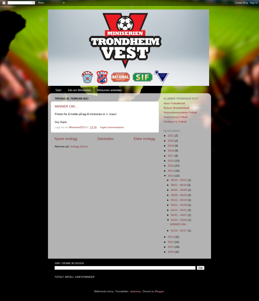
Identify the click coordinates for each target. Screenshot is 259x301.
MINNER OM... (66, 106)
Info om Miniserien (79, 90)
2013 (171, 175)
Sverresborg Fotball (175, 117)
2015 (171, 165)
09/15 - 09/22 (179, 180)
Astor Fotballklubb (174, 103)
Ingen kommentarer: (112, 127)
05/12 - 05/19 (179, 200)
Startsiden (105, 139)
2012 (171, 236)
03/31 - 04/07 (179, 215)
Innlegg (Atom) (79, 146)
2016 (171, 160)
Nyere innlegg (66, 139)
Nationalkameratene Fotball (180, 112)
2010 (171, 247)
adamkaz (135, 291)
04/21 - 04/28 (179, 205)
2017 (171, 155)
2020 (171, 140)
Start (58, 90)
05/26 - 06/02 (179, 195)
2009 (171, 251)
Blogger (159, 291)
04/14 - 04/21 (179, 210)
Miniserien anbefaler (109, 90)
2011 (171, 242)
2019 (171, 145)
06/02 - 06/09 (179, 190)
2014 (171, 170)
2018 (171, 150)
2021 (171, 135)
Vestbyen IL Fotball (175, 121)
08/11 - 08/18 (179, 185)
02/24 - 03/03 (179, 220)
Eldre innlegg (144, 139)
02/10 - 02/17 (179, 230)
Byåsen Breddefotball (176, 108)
